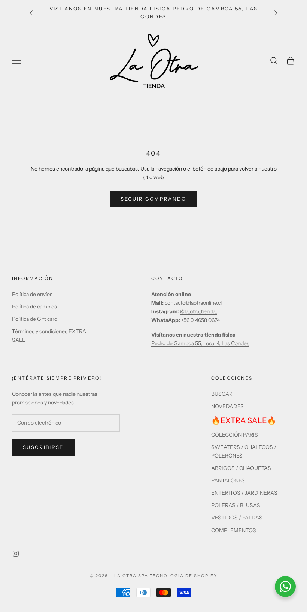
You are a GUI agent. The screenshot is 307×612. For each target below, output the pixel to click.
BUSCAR (221, 394)
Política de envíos (32, 294)
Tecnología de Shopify (184, 575)
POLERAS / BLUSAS (235, 505)
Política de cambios (34, 306)
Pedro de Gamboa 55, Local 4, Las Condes (200, 343)
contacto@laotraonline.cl (193, 302)
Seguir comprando (153, 199)
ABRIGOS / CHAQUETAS (241, 468)
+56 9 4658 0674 (200, 320)
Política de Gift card (34, 319)
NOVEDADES (227, 406)
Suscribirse (43, 447)
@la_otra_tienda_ (198, 311)
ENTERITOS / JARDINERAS (244, 492)
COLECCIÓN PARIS (234, 434)
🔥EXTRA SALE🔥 (243, 420)
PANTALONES (228, 480)
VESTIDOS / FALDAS (236, 517)
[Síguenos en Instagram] (15, 553)
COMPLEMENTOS (233, 530)
